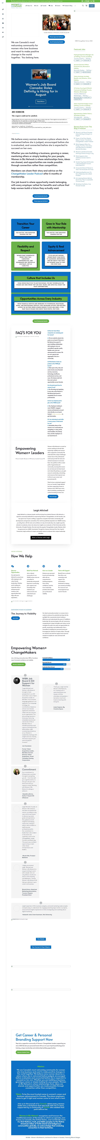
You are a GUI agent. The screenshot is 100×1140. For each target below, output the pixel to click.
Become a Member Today (23, 1052)
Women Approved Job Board (56, 37)
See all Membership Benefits (40, 321)
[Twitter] (84, 1)
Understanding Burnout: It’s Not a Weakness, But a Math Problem (84, 174)
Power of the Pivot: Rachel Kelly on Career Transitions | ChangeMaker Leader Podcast (84, 140)
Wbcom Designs (75, 1137)
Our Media (40, 939)
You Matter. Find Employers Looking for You (25, 233)
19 (51, 106)
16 (47, 106)
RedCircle (17, 133)
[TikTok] (91, 1)
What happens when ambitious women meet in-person (83, 157)
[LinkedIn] (86, 1)
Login (91, 5)
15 (46, 106)
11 (41, 106)
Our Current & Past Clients (41, 947)
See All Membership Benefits (56, 42)
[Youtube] (88, 1)
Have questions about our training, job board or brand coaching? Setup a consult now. (38, 1)
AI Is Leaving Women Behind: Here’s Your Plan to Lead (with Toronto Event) (84, 180)
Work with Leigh (53, 496)
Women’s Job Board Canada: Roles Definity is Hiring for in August (41, 90)
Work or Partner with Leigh (41, 537)
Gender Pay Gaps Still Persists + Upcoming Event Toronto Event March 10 (84, 163)
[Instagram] (90, 1)
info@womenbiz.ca (57, 414)
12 (42, 106)
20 (52, 106)
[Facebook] (82, 1)
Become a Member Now (18, 664)
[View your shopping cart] (86, 5)
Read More (40, 101)
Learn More (15, 618)
